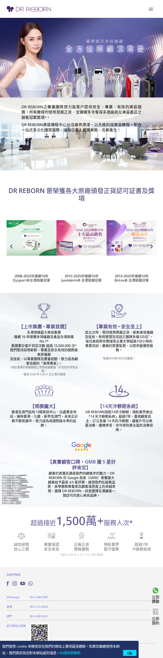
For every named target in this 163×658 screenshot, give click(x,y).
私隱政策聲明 (70, 652)
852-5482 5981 (39, 597)
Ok (129, 653)
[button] (150, 9)
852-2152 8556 (39, 606)
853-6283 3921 (39, 616)
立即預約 (155, 621)
